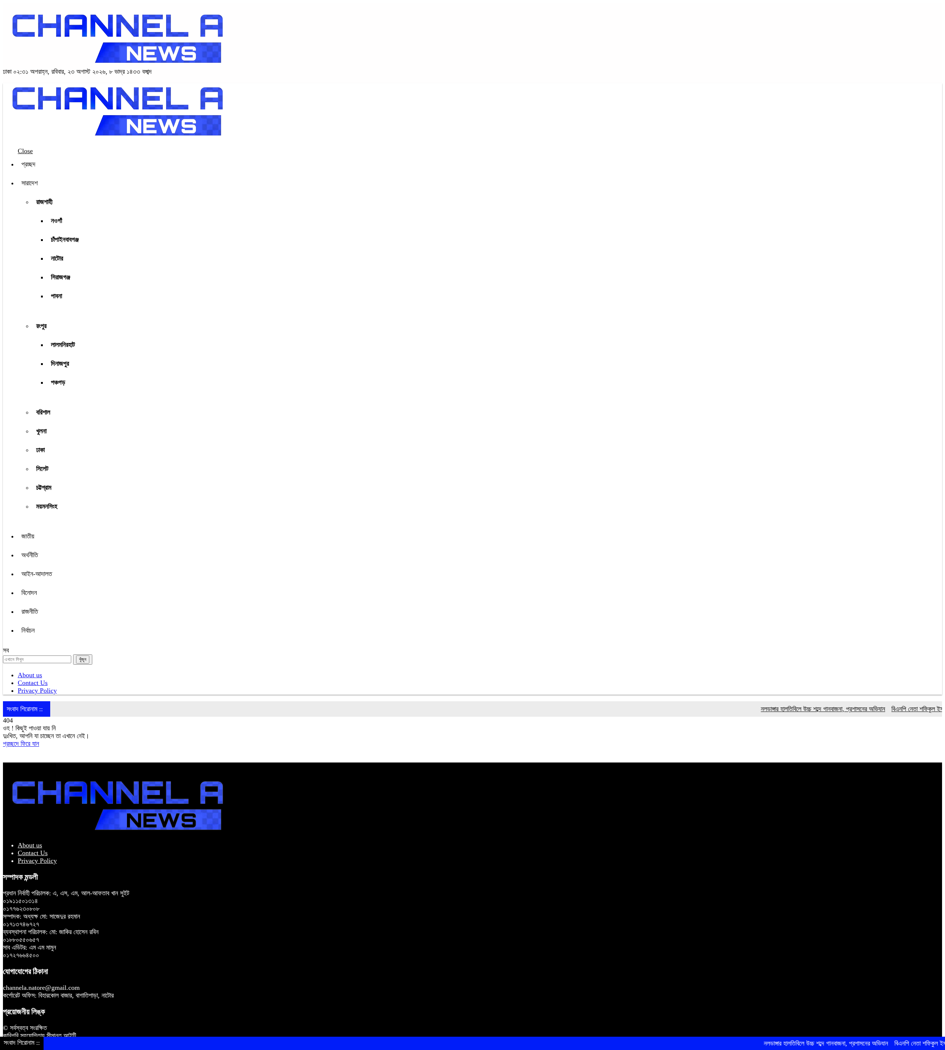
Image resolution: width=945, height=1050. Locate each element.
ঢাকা (40, 450)
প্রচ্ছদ (28, 164)
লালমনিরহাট (63, 344)
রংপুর (41, 326)
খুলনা (41, 431)
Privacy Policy (37, 690)
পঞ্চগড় (58, 382)
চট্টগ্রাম (43, 487)
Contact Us (33, 682)
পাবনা (56, 296)
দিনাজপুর (60, 363)
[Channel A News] (117, 64)
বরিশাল (43, 412)
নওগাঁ (56, 220)
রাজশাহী (44, 202)
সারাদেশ (29, 183)
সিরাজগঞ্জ (60, 277)
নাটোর (57, 258)
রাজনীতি (29, 611)
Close (25, 151)
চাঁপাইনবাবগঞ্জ (65, 239)
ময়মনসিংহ (46, 506)
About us (30, 675)
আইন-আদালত (36, 574)
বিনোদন (29, 592)
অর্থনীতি (29, 555)
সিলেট (42, 468)
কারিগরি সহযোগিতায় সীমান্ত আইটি (39, 1035)
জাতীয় (27, 536)
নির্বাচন (28, 630)
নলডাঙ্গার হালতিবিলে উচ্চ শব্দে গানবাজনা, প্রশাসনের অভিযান (801, 709)
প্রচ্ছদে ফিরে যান (21, 743)
